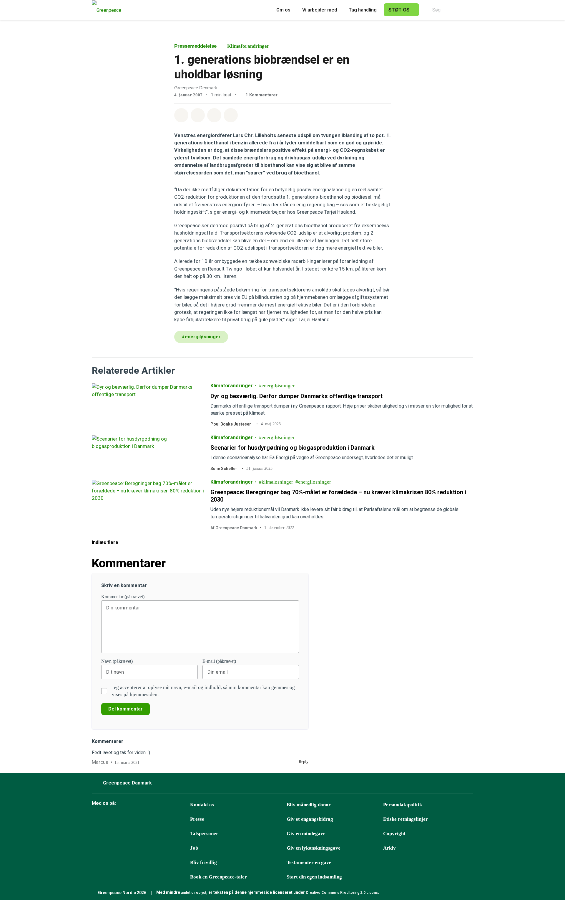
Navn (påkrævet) (117, 661)
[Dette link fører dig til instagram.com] (141, 819)
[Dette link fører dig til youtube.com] (156, 819)
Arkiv (389, 848)
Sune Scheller (223, 468)
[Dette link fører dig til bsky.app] (112, 819)
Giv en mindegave (306, 833)
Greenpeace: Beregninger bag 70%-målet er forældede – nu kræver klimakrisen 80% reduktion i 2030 (338, 496)
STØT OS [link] (399, 10)
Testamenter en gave (309, 862)
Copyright (394, 833)
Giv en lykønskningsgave (313, 848)
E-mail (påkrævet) (219, 661)
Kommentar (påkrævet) (122, 596)
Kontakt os (202, 804)
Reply (303, 761)
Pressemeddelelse (195, 46)
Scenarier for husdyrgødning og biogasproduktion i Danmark (292, 447)
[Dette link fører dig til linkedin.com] (170, 819)
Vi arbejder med (319, 10)
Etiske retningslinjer (405, 819)
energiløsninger (278, 385)
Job (194, 848)
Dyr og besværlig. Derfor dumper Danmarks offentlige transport (296, 395)
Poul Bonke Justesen (231, 424)
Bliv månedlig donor (309, 804)
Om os (283, 10)
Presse (197, 819)
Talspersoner (204, 833)
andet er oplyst (193, 893)
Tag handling (363, 10)
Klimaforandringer (248, 46)
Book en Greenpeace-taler (218, 877)
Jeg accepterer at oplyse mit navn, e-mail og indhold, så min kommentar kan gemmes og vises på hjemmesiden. (203, 691)
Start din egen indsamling (314, 877)
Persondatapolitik (402, 804)
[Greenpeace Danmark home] (104, 10)
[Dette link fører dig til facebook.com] (97, 819)
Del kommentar (125, 709)
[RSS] (185, 819)
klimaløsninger (277, 481)
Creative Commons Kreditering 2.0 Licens (342, 893)
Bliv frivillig (203, 862)
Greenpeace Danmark (127, 783)
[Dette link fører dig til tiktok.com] (126, 819)
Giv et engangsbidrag (310, 819)
